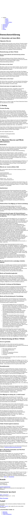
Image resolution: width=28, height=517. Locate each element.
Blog (4, 28)
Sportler (6, 21)
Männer (6, 19)
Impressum (5, 511)
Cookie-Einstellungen (7, 514)
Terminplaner (5, 24)
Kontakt (4, 29)
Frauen (6, 18)
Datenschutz (5, 513)
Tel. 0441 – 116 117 (4, 506)
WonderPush (11, 476)
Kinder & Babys (8, 22)
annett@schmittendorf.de (5, 486)
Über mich (5, 26)
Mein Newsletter (4, 498)
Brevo (5, 476)
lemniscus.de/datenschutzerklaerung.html (12, 447)
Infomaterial (5, 25)
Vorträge (7, 23)
